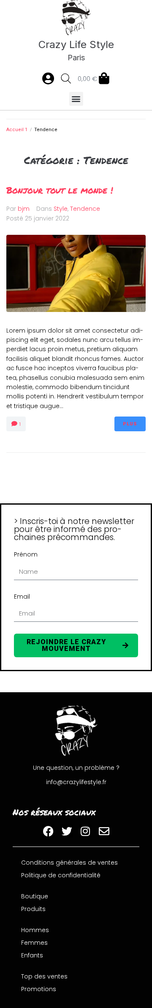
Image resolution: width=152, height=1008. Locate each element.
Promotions (38, 989)
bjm (24, 208)
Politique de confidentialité (60, 875)
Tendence (85, 208)
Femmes (34, 942)
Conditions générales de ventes (69, 862)
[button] (76, 99)
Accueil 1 (16, 129)
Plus (130, 424)
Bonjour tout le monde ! (59, 190)
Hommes (35, 930)
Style (61, 208)
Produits (33, 909)
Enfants (32, 955)
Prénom (26, 554)
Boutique (34, 896)
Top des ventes (44, 976)
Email (22, 596)
